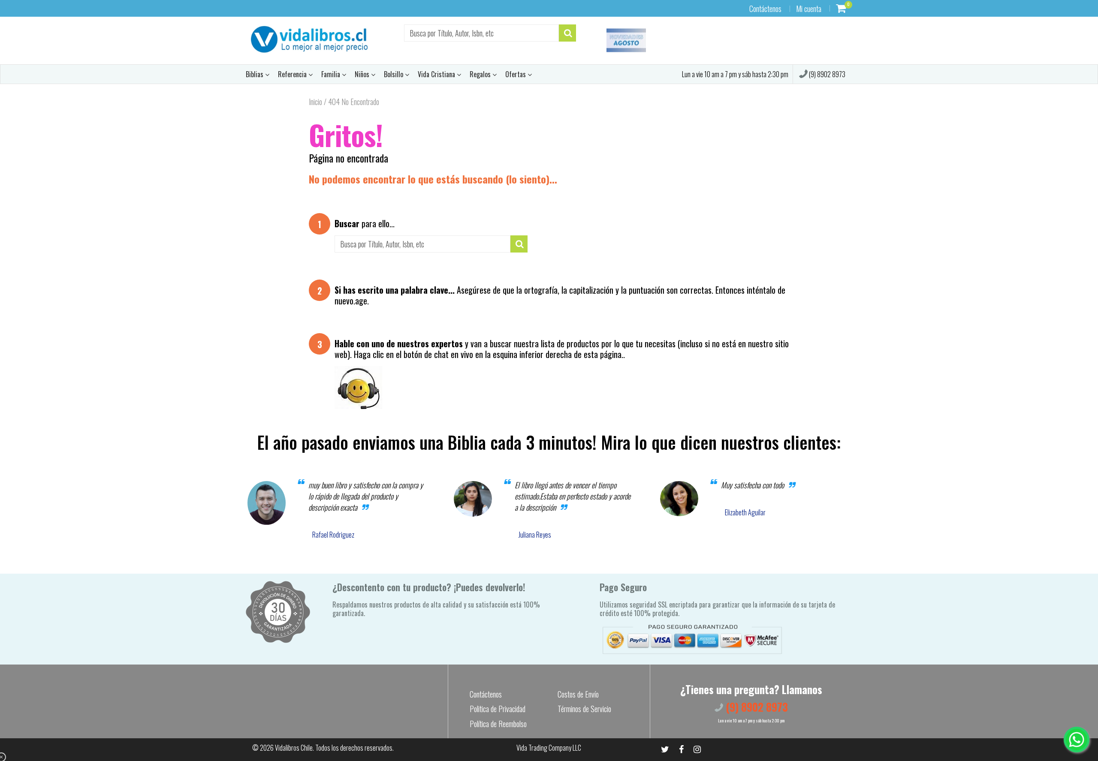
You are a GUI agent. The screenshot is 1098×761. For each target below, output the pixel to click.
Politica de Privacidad (497, 708)
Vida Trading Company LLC (548, 748)
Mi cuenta (808, 8)
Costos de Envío (578, 694)
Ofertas (516, 74)
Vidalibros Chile (294, 748)
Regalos (481, 74)
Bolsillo (394, 74)
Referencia (293, 74)
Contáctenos (765, 8)
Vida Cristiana (437, 74)
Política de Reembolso (498, 723)
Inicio (315, 101)
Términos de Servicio (584, 708)
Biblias (255, 74)
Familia (331, 74)
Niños (363, 74)
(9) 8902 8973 (826, 74)
